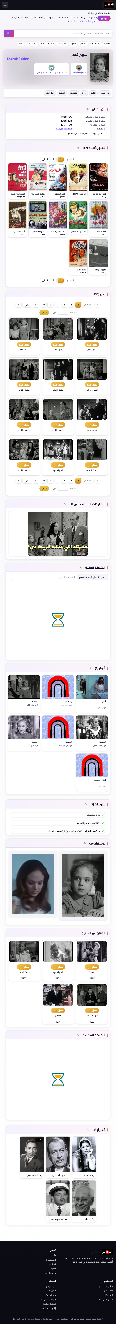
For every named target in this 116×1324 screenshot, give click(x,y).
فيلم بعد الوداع (66, 705)
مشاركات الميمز (47, 43)
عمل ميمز (62, 43)
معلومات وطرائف (105, 1299)
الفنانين (52, 1264)
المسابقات (31, 43)
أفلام (93, 93)
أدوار (84, 93)
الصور (20, 43)
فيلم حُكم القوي (99, 745)
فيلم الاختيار (101, 707)
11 (36, 304)
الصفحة (73, 312)
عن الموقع (51, 1286)
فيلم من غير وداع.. (65, 745)
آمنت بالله (24, 350)
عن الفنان (104, 93)
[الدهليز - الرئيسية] (109, 5)
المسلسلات (95, 43)
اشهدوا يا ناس (58, 350)
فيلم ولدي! (33, 745)
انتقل (44, 313)
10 (43, 304)
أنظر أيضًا (50, 93)
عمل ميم (92, 344)
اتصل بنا (52, 1291)
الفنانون (83, 43)
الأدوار (73, 43)
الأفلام (107, 43)
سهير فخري (78, 54)
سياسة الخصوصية (48, 1299)
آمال (104, 701)
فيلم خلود (102, 786)
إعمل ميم (108, 1291)
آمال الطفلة (100, 780)
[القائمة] (5, 5)
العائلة (62, 93)
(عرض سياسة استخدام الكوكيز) (82, 21)
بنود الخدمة (51, 1295)
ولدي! (92, 972)
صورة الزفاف (58, 390)
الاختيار (58, 1015)
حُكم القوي (92, 350)
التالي (45, 159)
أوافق (104, 18)
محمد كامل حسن (63, 128)
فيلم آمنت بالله (32, 705)
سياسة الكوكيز (49, 1304)
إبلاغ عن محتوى (49, 1308)
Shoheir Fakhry (18, 58)
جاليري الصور (50, 1273)
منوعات (73, 93)
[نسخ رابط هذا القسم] (87, 109)
